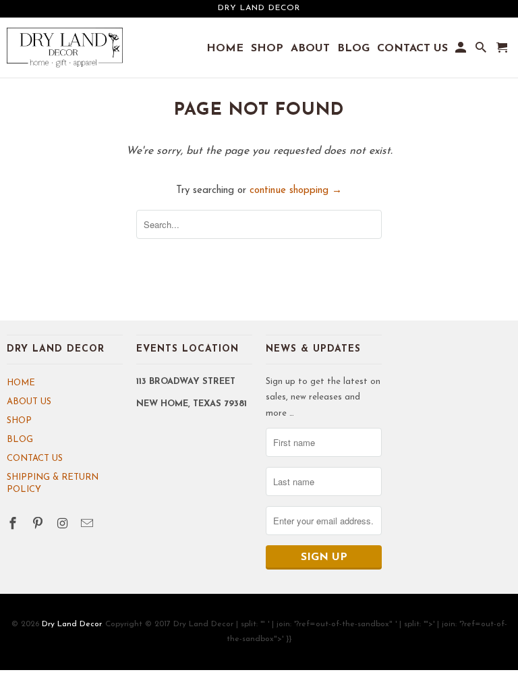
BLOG (20, 439)
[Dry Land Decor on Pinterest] (39, 525)
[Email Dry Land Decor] (88, 525)
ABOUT (310, 48)
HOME (21, 383)
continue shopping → (296, 191)
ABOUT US (29, 401)
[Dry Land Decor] (65, 48)
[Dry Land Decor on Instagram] (64, 525)
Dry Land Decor (71, 624)
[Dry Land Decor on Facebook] (14, 525)
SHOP (19, 420)
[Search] (482, 50)
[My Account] (461, 50)
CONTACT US (35, 458)
